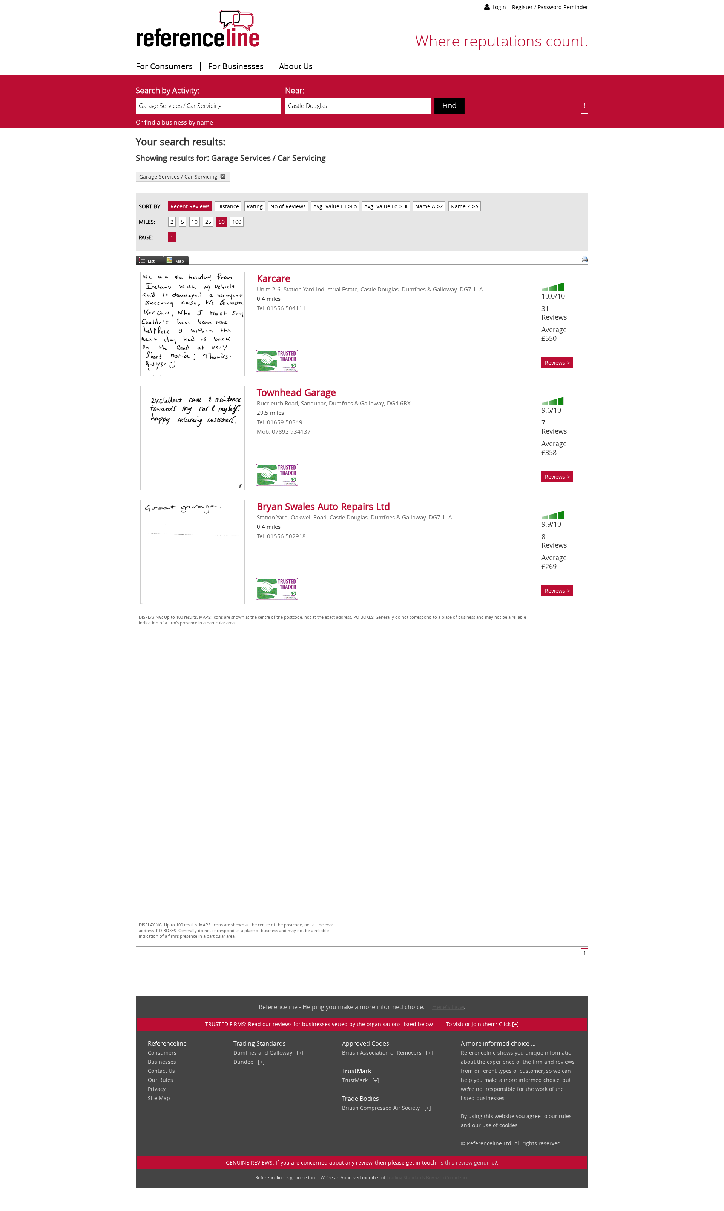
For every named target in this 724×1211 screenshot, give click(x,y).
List (151, 261)
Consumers (162, 1052)
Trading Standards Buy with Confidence (428, 1177)
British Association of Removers (382, 1052)
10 (195, 221)
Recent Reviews (190, 206)
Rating (255, 206)
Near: (294, 90)
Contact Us (161, 1070)
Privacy (157, 1088)
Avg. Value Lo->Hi (386, 206)
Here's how (448, 1007)
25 (208, 221)
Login (500, 7)
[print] (584, 259)
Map (179, 261)
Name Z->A (465, 206)
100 (236, 221)
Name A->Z (429, 206)
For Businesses (236, 66)
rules (565, 1116)
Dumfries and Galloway (262, 1052)
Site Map (159, 1098)
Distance (228, 206)
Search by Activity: (167, 90)
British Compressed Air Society (381, 1107)
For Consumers (164, 66)
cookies (508, 1125)
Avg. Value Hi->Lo (335, 206)
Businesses (162, 1061)
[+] (300, 1052)
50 (222, 221)
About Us (296, 66)
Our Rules (160, 1079)
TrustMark (355, 1080)
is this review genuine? (468, 1162)
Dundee (243, 1061)
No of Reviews (288, 206)
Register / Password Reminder (550, 7)
